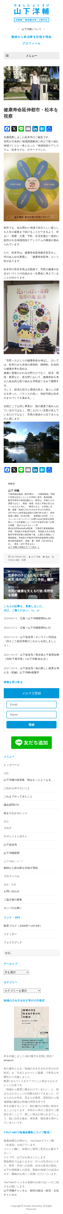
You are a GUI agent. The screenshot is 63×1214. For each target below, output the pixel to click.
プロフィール (31, 43)
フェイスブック (13, 942)
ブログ (8, 828)
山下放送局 (10, 844)
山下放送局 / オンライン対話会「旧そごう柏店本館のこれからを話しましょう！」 (30, 641)
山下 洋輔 (35, 556)
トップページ (11, 765)
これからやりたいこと (17, 788)
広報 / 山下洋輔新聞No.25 (35, 627)
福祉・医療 (20, 559)
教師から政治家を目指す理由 (32, 37)
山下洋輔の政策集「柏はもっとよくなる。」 (30, 779)
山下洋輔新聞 (11, 853)
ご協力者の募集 (13, 899)
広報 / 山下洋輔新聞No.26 (35, 618)
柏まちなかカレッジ (15, 813)
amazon (8, 1060)
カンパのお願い (13, 908)
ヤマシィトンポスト (15, 836)
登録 (31, 724)
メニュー (31, 56)
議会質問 (11, 804)
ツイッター (10, 934)
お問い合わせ (11, 891)
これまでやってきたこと (18, 796)
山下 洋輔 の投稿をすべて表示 (22, 547)
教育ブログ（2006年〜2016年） (23, 925)
